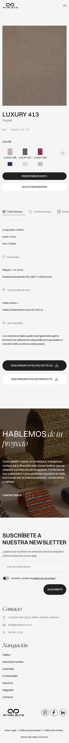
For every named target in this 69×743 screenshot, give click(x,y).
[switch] (6, 578)
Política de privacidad (30, 730)
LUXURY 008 (40, 157)
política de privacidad (43, 578)
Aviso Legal (10, 730)
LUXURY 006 (10, 157)
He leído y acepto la (33, 578)
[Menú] (65, 5)
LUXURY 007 (25, 157)
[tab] (14, 211)
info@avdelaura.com (20, 624)
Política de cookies (53, 730)
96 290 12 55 (15, 632)
